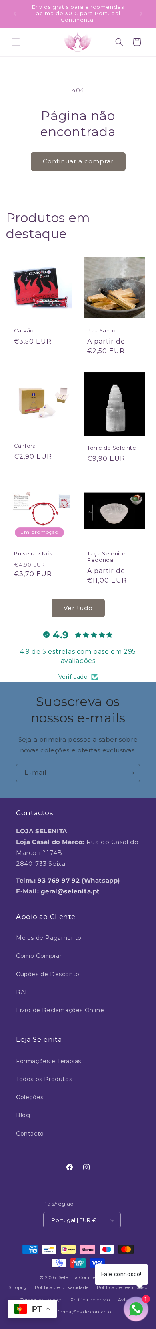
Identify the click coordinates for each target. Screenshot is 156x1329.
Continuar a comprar (78, 161)
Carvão (24, 331)
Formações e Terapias (48, 1061)
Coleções (30, 1097)
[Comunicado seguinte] (141, 13)
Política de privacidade (62, 1287)
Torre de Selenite (111, 448)
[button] (16, 42)
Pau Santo (101, 331)
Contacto (30, 1133)
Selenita (68, 1277)
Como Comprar (39, 955)
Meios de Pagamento (49, 937)
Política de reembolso (122, 1287)
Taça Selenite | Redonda (107, 557)
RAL (22, 992)
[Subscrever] (131, 773)
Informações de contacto (82, 1312)
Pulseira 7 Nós (33, 554)
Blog (23, 1115)
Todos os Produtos (44, 1079)
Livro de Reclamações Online (60, 1010)
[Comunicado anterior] (15, 13)
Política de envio (90, 1300)
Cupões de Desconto (48, 974)
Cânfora (25, 446)
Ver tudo (78, 608)
